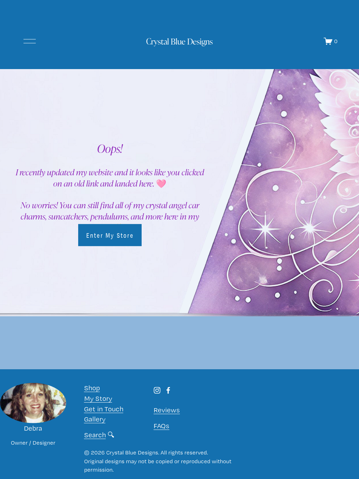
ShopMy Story (98, 393)
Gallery (95, 419)
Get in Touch (103, 409)
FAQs (161, 425)
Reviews (167, 410)
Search (95, 435)
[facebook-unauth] (168, 390)
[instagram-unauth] (157, 390)
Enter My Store (110, 235)
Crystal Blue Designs (179, 41)
